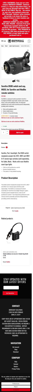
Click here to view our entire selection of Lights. (12, 118)
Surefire (16, 211)
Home (2, 46)
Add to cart (19, 132)
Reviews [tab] (4, 147)
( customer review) (14, 116)
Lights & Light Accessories (14, 46)
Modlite (8, 262)
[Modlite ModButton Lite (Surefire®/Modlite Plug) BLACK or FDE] (16, 236)
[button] (28, 41)
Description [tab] (4, 143)
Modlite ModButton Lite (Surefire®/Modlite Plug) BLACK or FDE (15, 254)
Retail (6, 46)
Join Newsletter (10, 293)
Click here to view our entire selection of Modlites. (13, 121)
